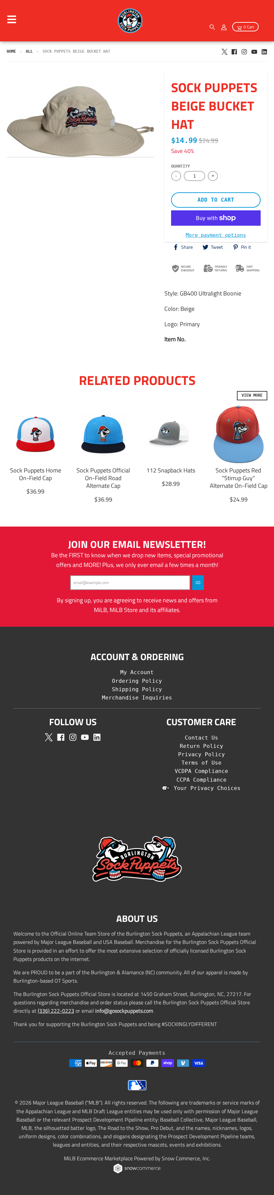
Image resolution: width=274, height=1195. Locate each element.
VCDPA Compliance (201, 771)
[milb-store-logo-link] (137, 1088)
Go (197, 582)
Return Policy (201, 746)
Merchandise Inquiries (137, 697)
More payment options (216, 235)
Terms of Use (201, 763)
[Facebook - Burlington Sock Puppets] (234, 51)
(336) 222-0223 (56, 1011)
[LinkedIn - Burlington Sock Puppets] (264, 51)
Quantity (180, 166)
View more (252, 395)
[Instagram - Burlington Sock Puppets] (244, 51)
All (29, 51)
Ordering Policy (137, 681)
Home (11, 51)
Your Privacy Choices (205, 788)
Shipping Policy (137, 689)
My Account (137, 672)
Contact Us (201, 738)
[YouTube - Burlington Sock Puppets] (254, 51)
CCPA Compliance (201, 780)
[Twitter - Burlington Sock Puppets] (224, 51)
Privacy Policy (201, 754)
